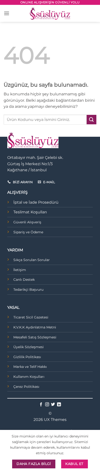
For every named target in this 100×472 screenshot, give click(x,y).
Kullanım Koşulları (28, 376)
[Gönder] (91, 119)
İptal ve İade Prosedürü (35, 202)
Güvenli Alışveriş (27, 222)
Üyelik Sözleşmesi (28, 347)
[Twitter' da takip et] (53, 404)
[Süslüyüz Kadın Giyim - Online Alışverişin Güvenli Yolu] (50, 13)
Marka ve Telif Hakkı (30, 366)
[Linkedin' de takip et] (59, 404)
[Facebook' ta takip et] (41, 404)
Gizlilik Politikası (27, 357)
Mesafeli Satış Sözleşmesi (34, 337)
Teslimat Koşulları (30, 212)
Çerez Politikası (26, 386)
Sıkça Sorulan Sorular (31, 260)
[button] (6, 13)
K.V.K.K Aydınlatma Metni (34, 327)
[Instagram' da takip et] (47, 404)
